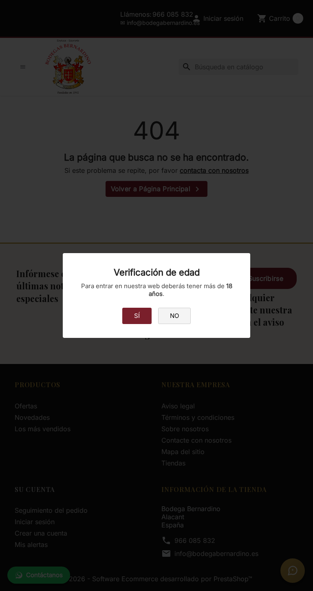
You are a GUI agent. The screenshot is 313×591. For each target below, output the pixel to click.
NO (174, 316)
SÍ (137, 316)
